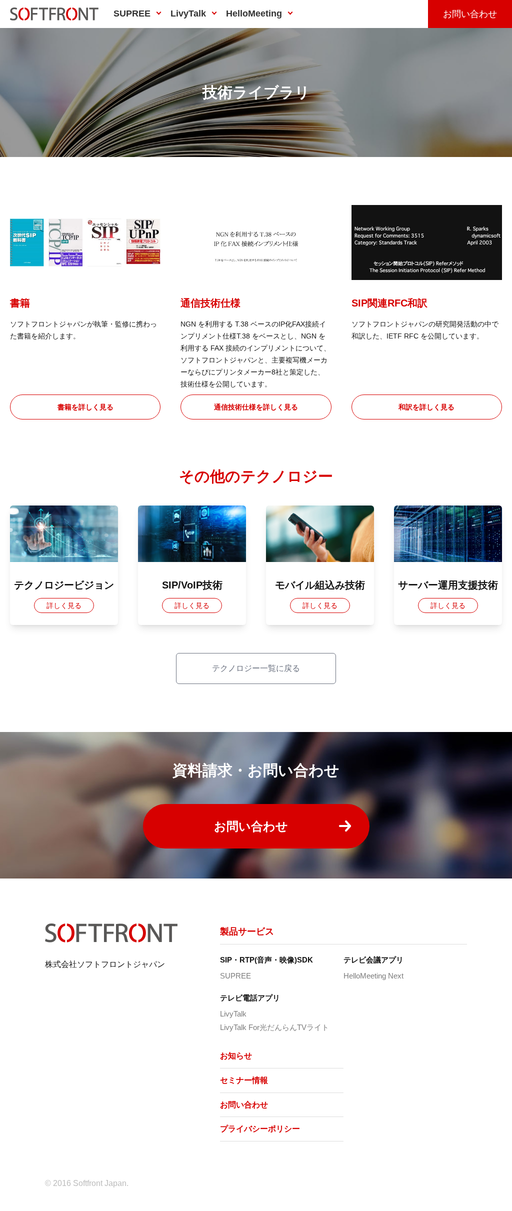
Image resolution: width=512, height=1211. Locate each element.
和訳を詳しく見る (426, 407)
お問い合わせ (470, 14)
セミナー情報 (244, 1080)
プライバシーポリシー (260, 1128)
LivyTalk (233, 1014)
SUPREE (235, 976)
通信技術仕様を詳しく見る (256, 407)
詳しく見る (64, 606)
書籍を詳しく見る (86, 407)
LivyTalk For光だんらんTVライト (274, 1027)
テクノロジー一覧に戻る (256, 668)
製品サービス (247, 931)
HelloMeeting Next (374, 976)
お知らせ (236, 1056)
